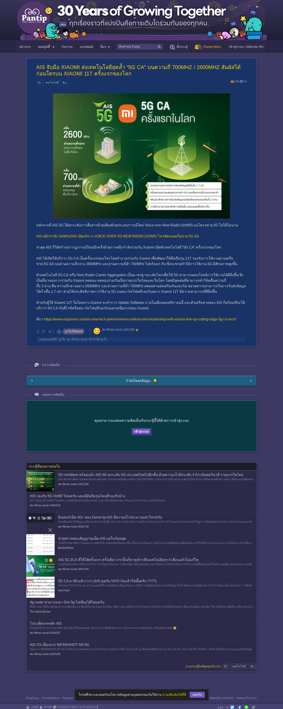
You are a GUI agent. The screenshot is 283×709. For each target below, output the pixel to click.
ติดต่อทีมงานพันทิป (221, 698)
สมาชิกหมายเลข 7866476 (45, 505)
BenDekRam (66, 547)
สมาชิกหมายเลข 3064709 (73, 569)
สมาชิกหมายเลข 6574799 (83, 339)
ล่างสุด (48, 707)
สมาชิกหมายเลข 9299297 (45, 632)
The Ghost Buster (40, 611)
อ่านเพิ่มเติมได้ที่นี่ (174, 694)
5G (39, 82)
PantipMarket (50, 698)
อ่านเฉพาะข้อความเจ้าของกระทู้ (78, 707)
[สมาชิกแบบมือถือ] (137, 330)
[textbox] (139, 46)
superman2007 (48, 339)
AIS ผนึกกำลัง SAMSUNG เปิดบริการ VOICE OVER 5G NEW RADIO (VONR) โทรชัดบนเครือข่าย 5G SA (117, 236)
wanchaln (64, 590)
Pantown (67, 698)
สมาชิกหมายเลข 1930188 (45, 654)
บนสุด (34, 707)
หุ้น (64, 82)
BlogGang (32, 698)
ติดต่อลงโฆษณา (247, 698)
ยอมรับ (197, 694)
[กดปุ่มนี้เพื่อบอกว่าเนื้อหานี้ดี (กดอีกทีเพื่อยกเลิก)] (43, 331)
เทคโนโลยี (52, 82)
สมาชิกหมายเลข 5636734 (73, 526)
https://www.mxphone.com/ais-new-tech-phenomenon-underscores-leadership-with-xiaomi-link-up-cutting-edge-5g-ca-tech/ (140, 319)
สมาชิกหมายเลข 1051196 (118, 329)
